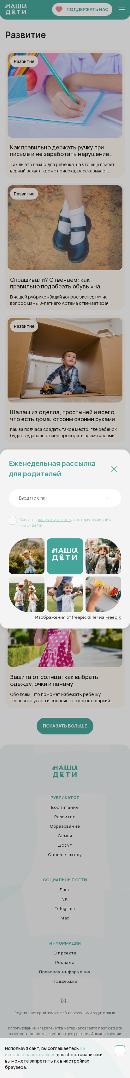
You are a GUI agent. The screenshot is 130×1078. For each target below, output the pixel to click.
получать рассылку (55, 519)
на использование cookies (45, 1051)
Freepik (113, 617)
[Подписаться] (107, 498)
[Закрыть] (114, 468)
